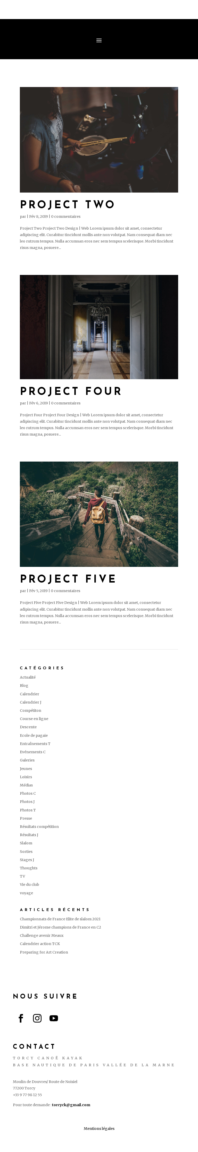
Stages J (27, 859)
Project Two (68, 205)
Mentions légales (99, 1128)
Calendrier (29, 694)
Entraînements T (35, 743)
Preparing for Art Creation (44, 952)
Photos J (27, 801)
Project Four (71, 392)
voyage (26, 893)
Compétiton (30, 710)
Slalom (26, 843)
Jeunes (26, 768)
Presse (26, 818)
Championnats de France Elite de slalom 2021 (60, 919)
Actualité (28, 677)
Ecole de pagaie (34, 735)
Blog (24, 685)
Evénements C (33, 752)
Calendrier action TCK (40, 943)
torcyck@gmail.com (71, 1105)
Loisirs (26, 777)
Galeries (27, 760)
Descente (28, 727)
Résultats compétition (39, 826)
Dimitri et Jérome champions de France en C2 (60, 927)
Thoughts (28, 868)
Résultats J (29, 835)
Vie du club (29, 884)
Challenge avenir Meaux (41, 935)
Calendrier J (30, 702)
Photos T (28, 810)
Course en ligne (34, 718)
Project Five (68, 580)
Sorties (26, 851)
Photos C (28, 793)
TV (22, 876)
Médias (26, 785)
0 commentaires (65, 216)
